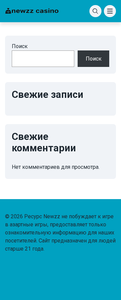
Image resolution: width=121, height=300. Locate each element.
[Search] (95, 11)
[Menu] (110, 11)
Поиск (20, 46)
